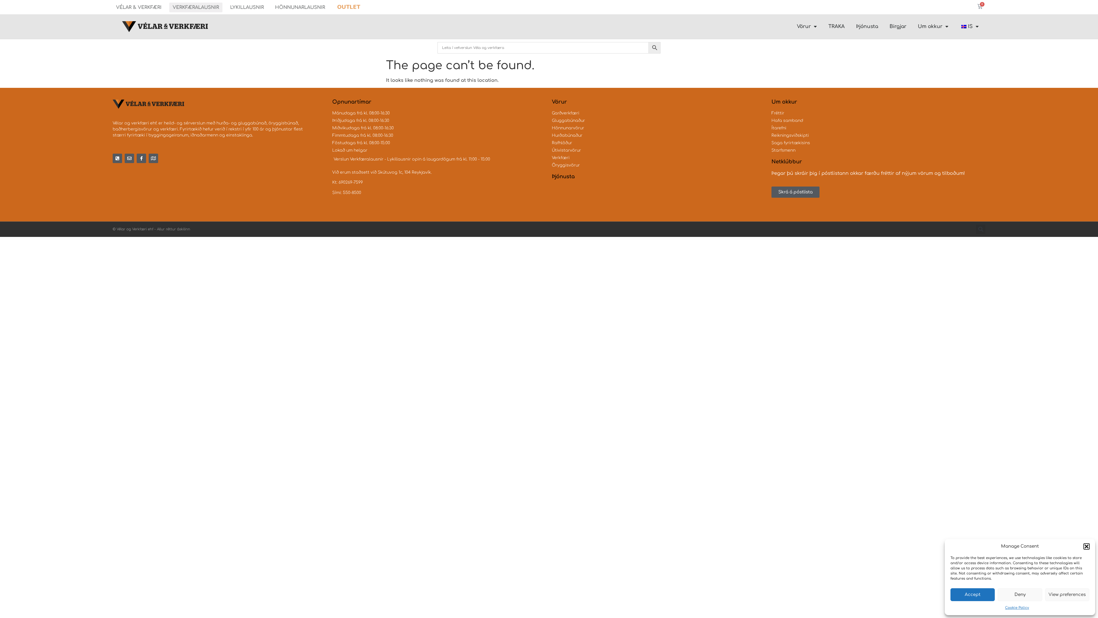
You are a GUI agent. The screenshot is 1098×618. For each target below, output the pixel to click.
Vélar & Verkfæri (139, 7)
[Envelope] (129, 158)
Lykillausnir (247, 7)
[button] (1086, 546)
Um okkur (930, 26)
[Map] (153, 158)
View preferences (1067, 594)
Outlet (348, 7)
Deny (1020, 594)
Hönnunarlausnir (300, 7)
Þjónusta (867, 26)
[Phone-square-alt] (117, 158)
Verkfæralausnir (196, 7)
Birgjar (898, 26)
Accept (972, 594)
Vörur (804, 26)
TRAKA (836, 26)
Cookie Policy (1017, 608)
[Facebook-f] (141, 158)
